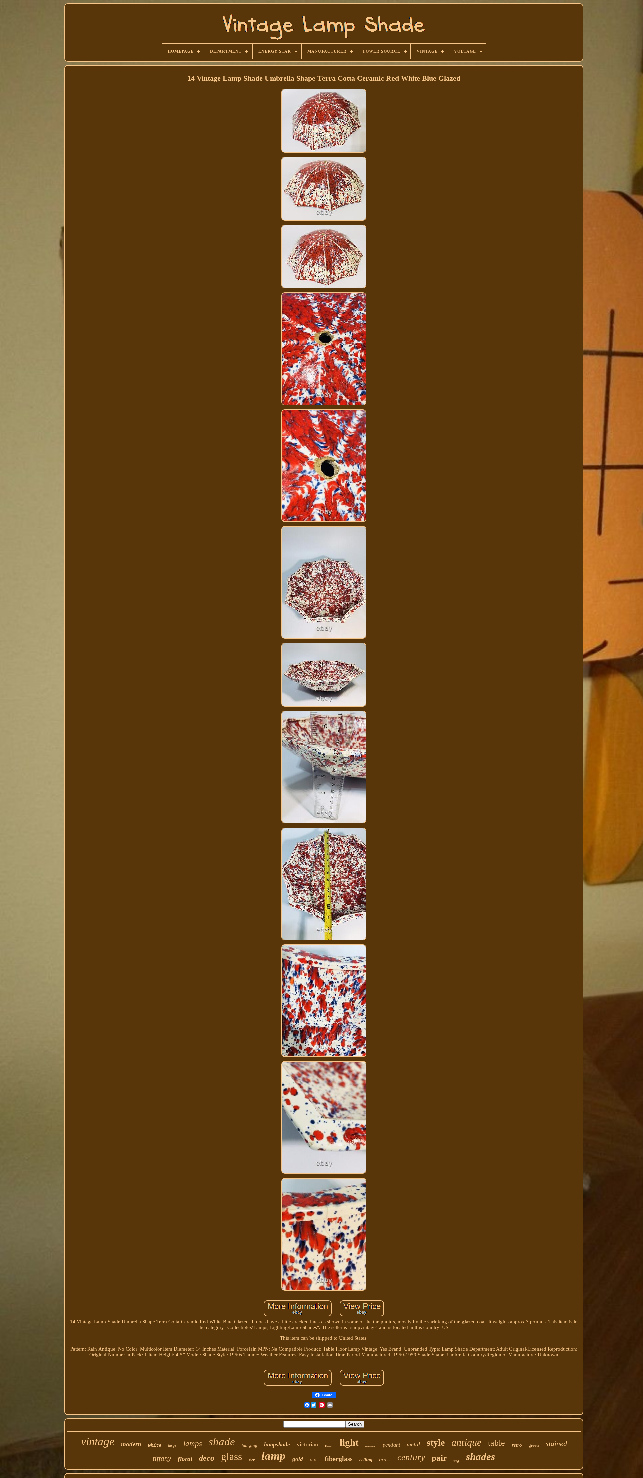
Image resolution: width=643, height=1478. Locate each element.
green (534, 1445)
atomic (370, 1446)
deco (206, 1458)
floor (329, 1446)
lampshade (277, 1444)
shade (222, 1442)
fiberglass (339, 1458)
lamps (192, 1443)
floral (185, 1458)
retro (517, 1445)
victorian (307, 1444)
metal (413, 1444)
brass (384, 1459)
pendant (391, 1445)
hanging (249, 1445)
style (436, 1442)
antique (466, 1442)
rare (314, 1459)
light (349, 1442)
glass (231, 1456)
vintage (97, 1441)
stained (556, 1443)
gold (297, 1459)
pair (439, 1457)
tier (252, 1460)
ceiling (365, 1459)
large (172, 1445)
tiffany (162, 1458)
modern (131, 1444)
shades (480, 1456)
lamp (273, 1455)
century (411, 1457)
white (154, 1445)
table (496, 1443)
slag (456, 1461)
